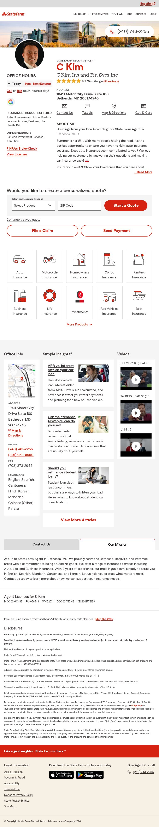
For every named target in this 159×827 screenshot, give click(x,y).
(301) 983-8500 (21, 455)
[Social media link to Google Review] (11, 102)
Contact (140, 14)
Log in (153, 14)
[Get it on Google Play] (90, 775)
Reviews (117, 14)
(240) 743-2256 (20, 449)
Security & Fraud (14, 777)
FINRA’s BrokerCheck (22, 148)
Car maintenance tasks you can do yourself (62, 421)
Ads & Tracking (13, 771)
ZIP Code (66, 205)
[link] (13, 14)
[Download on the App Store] (61, 775)
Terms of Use (12, 789)
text (19, 90)
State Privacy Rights (16, 800)
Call (9, 90)
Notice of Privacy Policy (18, 795)
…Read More (143, 172)
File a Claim (42, 231)
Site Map (9, 806)
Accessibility (11, 783)
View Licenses (17, 154)
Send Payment (116, 231)
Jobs (129, 14)
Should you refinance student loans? (62, 472)
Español (146, 3)
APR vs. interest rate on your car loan (61, 370)
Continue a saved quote (23, 219)
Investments (100, 14)
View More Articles (78, 520)
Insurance (79, 14)
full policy (136, 705)
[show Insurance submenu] (88, 14)
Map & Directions (15, 433)
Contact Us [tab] (42, 544)
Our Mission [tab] (117, 544)
